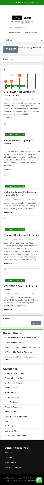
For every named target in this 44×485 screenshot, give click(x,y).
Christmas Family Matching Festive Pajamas (21, 2)
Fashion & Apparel (12, 388)
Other (7, 421)
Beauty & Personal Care (14, 378)
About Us (8, 453)
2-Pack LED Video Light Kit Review (21, 235)
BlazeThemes (33, 481)
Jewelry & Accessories (13, 407)
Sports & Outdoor (11, 431)
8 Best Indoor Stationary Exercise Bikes (20, 338)
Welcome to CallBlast (13, 467)
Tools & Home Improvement (15, 436)
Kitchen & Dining (11, 412)
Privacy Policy (10, 462)
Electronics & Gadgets (15, 86)
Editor (7, 99)
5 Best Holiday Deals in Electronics (18, 352)
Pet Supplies (9, 426)
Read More (8, 118)
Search (6, 319)
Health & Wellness (12, 397)
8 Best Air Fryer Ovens (14, 342)
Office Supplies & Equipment (16, 416)
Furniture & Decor (11, 392)
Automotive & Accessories (15, 373)
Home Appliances (11, 402)
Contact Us (9, 458)
